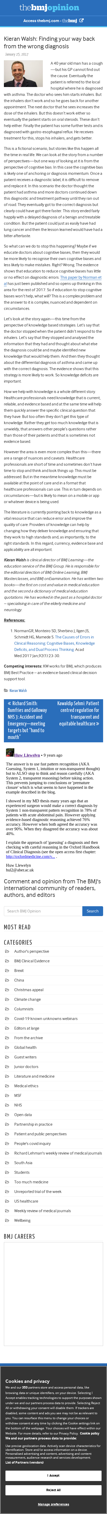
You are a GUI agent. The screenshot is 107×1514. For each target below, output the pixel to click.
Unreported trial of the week (38, 1191)
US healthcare (26, 1201)
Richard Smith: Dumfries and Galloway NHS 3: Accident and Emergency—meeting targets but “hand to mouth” (27, 720)
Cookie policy (89, 1434)
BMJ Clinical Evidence (32, 961)
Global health (25, 1047)
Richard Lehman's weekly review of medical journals (58, 1153)
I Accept (53, 1476)
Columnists (24, 1009)
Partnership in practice (33, 1124)
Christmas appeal (28, 990)
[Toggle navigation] (10, 8)
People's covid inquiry (32, 1143)
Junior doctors (26, 1066)
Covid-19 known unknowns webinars (46, 1018)
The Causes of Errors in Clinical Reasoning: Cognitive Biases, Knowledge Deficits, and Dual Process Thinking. (54, 643)
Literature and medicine (34, 1076)
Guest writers (25, 1057)
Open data (23, 1114)
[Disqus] (53, 811)
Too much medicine (31, 1182)
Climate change (27, 999)
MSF (17, 1095)
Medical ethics (26, 1086)
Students (22, 1172)
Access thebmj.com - (42, 20)
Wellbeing (22, 1220)
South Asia (23, 1162)
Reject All (53, 1490)
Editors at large (26, 1028)
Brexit (19, 970)
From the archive (28, 1038)
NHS (18, 1105)
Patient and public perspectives (40, 1134)
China (19, 980)
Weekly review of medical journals (42, 1211)
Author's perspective (31, 951)
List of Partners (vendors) (24, 1463)
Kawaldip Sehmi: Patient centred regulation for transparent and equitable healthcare (78, 713)
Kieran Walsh (18, 691)
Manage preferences (53, 1504)
